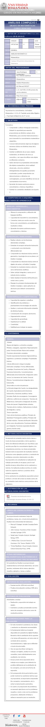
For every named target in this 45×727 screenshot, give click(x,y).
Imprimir (34, 19)
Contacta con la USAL (6, 716)
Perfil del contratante (17, 721)
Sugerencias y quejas (26, 721)
